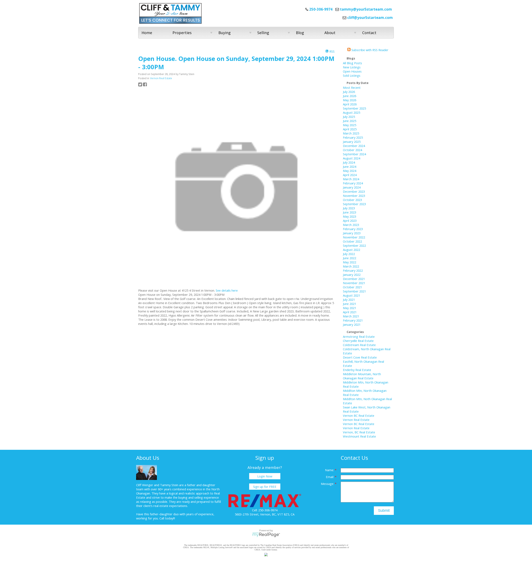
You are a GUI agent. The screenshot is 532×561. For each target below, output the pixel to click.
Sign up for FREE (264, 487)
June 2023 (349, 212)
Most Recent (352, 87)
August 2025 (351, 112)
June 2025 (349, 121)
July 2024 (349, 162)
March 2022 (351, 266)
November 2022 (354, 237)
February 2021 (353, 320)
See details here (227, 290)
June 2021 (349, 304)
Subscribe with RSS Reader (369, 50)
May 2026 (349, 100)
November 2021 (354, 283)
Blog (300, 32)
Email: (330, 477)
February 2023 (353, 229)
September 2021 (354, 291)
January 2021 (352, 324)
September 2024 (354, 154)
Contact (369, 32)
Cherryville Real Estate (358, 341)
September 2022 (354, 245)
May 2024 (349, 171)
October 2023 (352, 200)
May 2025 (349, 125)
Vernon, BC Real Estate (359, 432)
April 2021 (350, 312)
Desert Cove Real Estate (360, 357)
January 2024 (352, 187)
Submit (384, 510)
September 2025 (354, 108)
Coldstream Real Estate (359, 345)
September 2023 (354, 204)
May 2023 (349, 216)
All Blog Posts (352, 63)
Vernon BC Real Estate (358, 415)
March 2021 (351, 316)
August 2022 (351, 250)
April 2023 (350, 220)
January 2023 (352, 233)
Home (147, 32)
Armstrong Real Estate (359, 336)
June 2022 (349, 258)
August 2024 (351, 158)
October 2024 (352, 150)
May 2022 (349, 262)
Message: (328, 484)
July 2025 (349, 117)
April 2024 (350, 175)
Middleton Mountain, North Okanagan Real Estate (362, 376)
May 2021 (349, 308)
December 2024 (354, 146)
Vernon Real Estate (161, 78)
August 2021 (351, 295)
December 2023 (354, 191)
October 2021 (352, 287)
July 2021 (349, 299)
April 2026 (350, 104)
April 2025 (350, 129)
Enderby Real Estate (357, 370)
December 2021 (354, 279)
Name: (330, 470)
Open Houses (352, 71)
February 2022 (353, 270)
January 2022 (352, 274)
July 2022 (349, 254)
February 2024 (353, 183)
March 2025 (351, 133)
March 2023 (351, 225)
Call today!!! (167, 518)
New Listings (352, 67)
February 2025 (353, 137)
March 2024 (351, 179)
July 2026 (349, 92)
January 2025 (352, 141)
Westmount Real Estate (359, 436)
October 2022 (352, 241)
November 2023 (354, 196)
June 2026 (349, 96)
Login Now (264, 476)
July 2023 (349, 208)
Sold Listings (351, 75)
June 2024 (349, 166)
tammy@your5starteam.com (366, 9)
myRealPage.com (266, 535)
